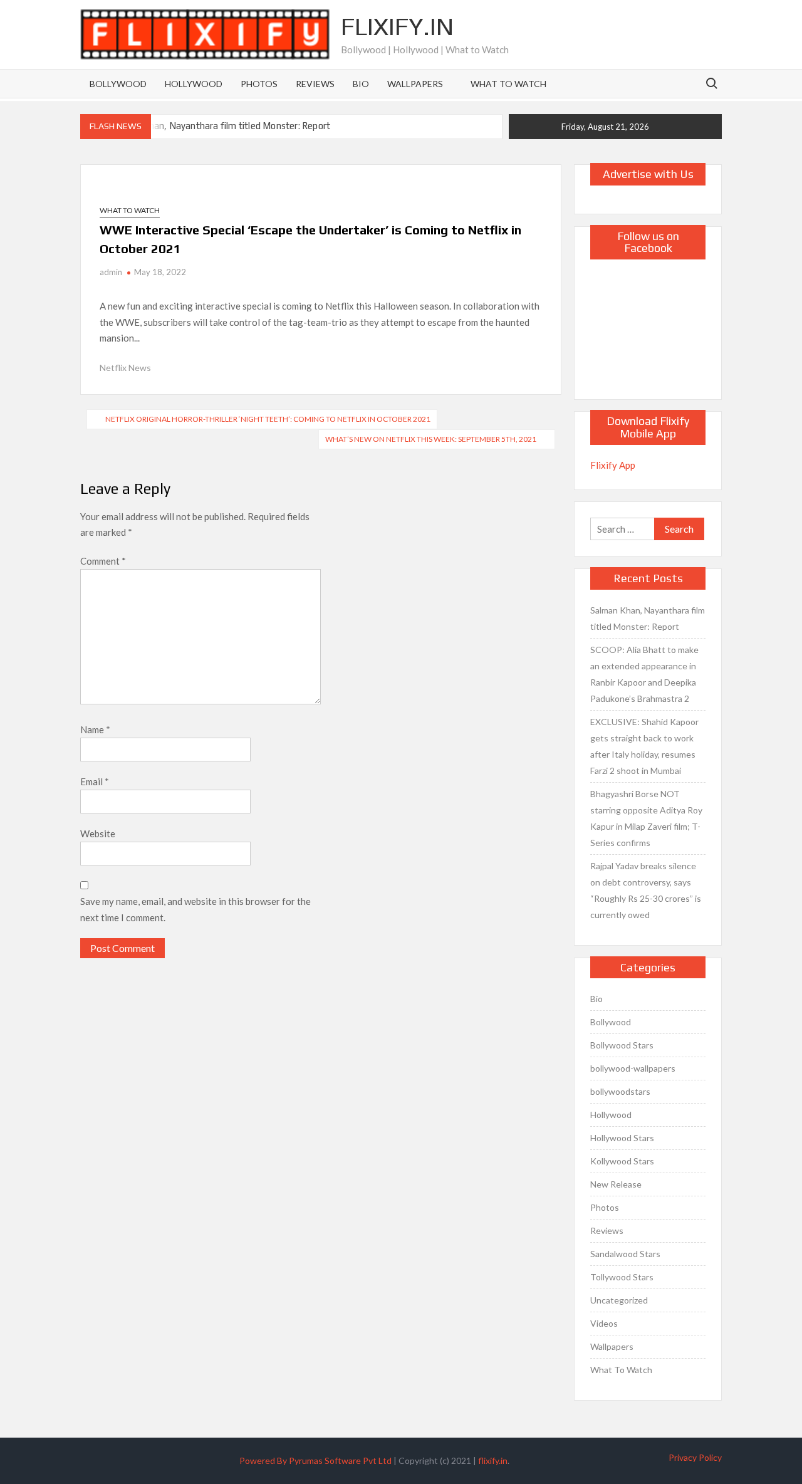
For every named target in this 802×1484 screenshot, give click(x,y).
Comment (103, 561)
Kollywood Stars (622, 1161)
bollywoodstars (620, 1091)
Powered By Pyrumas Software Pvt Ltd (315, 1460)
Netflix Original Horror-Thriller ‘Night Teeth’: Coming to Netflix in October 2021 (267, 419)
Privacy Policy (695, 1457)
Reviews (315, 83)
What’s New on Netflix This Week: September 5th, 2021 (430, 439)
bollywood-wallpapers (632, 1068)
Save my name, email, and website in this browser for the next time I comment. (195, 909)
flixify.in (493, 1460)
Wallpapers (415, 83)
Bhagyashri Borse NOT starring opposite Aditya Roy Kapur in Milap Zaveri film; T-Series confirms (646, 818)
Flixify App (612, 465)
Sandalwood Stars (625, 1253)
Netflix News (125, 367)
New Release (616, 1184)
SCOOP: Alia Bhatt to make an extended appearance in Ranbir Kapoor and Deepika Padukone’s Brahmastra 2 (644, 674)
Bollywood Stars (622, 1045)
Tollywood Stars (622, 1277)
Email (94, 781)
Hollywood (193, 83)
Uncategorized (619, 1300)
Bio (361, 83)
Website (97, 833)
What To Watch (508, 83)
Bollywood (118, 83)
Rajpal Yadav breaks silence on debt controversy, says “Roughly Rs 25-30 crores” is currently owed (645, 890)
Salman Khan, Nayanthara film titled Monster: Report (220, 125)
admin (111, 272)
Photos (259, 83)
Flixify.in (397, 26)
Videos (604, 1323)
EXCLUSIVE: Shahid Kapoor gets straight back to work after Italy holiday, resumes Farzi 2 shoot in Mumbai (644, 746)
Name (95, 729)
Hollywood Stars (622, 1137)
